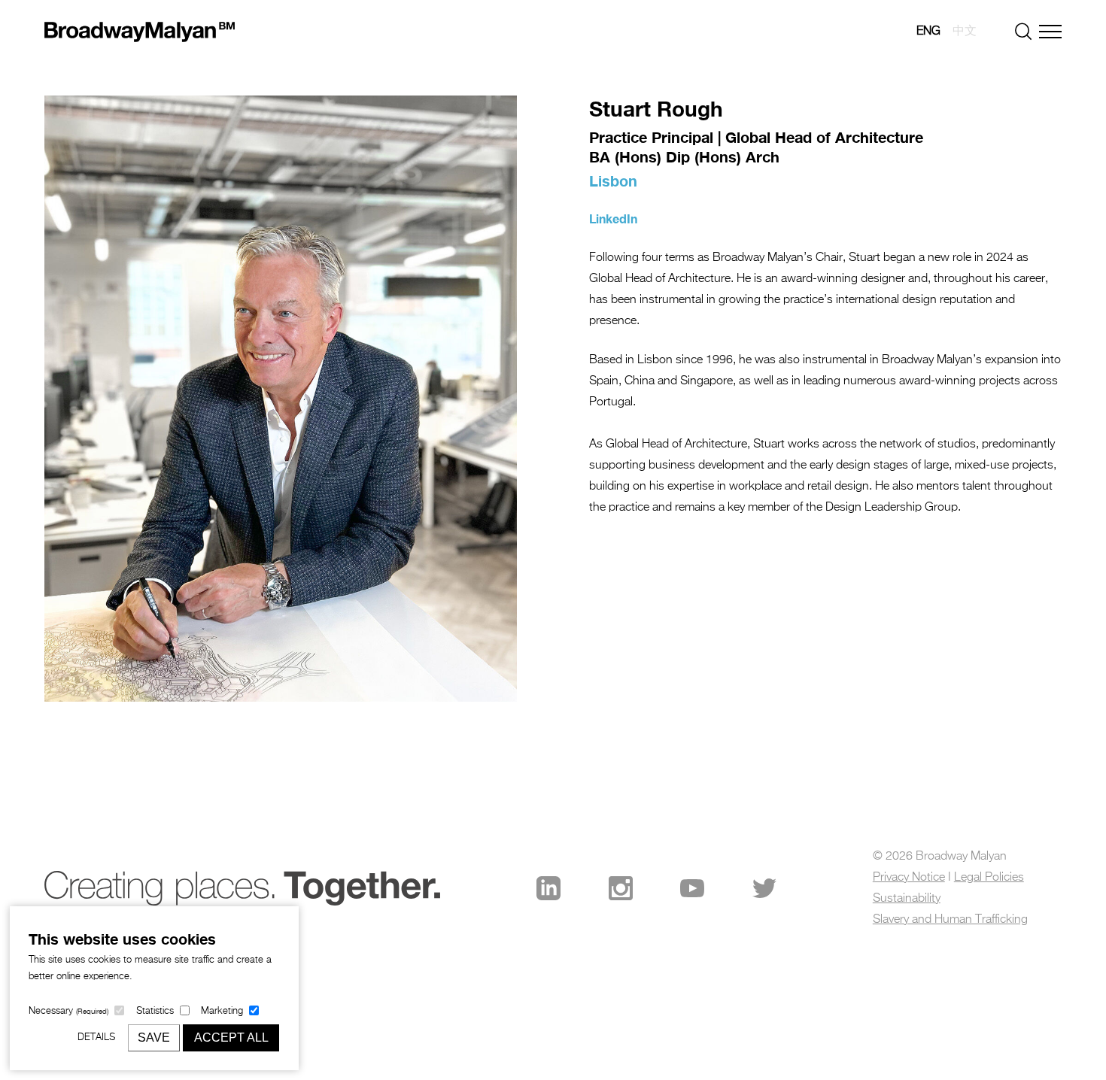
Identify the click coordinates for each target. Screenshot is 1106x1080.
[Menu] (1050, 31)
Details (96, 1037)
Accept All (231, 1037)
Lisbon (613, 180)
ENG (928, 32)
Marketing (222, 1011)
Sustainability (906, 899)
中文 (965, 32)
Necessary (68, 1011)
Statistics (155, 1011)
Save (154, 1037)
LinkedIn (613, 218)
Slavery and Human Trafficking (950, 920)
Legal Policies (989, 878)
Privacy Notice (909, 878)
